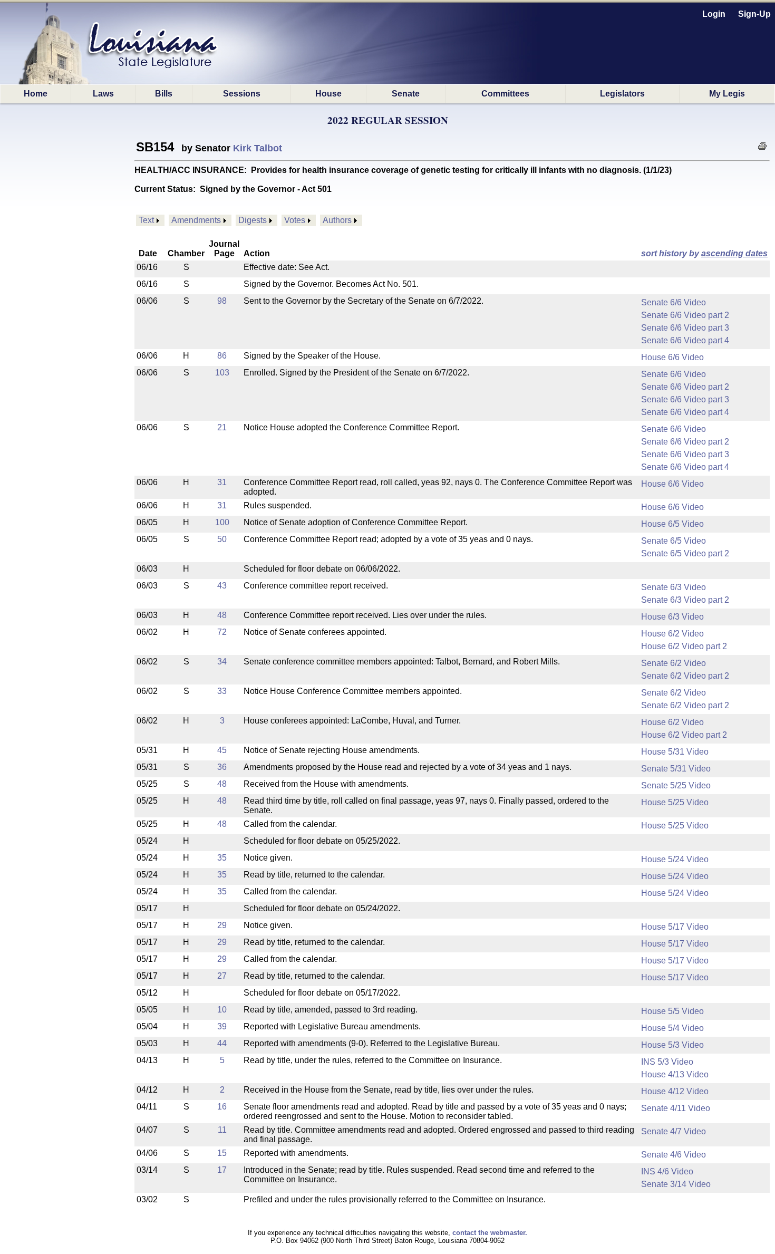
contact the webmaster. (489, 1233)
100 (222, 522)
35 (222, 857)
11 (222, 1129)
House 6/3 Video (672, 616)
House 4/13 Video (675, 1074)
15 (222, 1153)
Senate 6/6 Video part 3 (685, 327)
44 (222, 1043)
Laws (103, 93)
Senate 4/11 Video (675, 1108)
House (328, 93)
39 (222, 1026)
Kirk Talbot (257, 148)
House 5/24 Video (675, 859)
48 (222, 615)
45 (222, 750)
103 (222, 372)
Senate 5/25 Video (676, 785)
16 (222, 1106)
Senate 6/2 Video (673, 663)
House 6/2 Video (672, 633)
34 (222, 661)
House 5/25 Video (675, 802)
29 (222, 925)
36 (222, 767)
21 (222, 427)
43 (222, 585)
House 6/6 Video (672, 357)
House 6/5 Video (672, 523)
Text (146, 220)
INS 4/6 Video (667, 1171)
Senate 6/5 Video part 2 (685, 553)
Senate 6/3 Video (673, 587)
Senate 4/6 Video (673, 1154)
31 (222, 482)
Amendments (196, 220)
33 (222, 691)
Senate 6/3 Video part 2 (685, 599)
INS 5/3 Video (667, 1061)
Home (35, 93)
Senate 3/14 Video (676, 1184)
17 (222, 1169)
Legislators (622, 93)
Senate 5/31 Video (676, 768)
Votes (294, 220)
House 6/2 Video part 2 (684, 646)
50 (222, 539)
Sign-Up (754, 13)
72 (222, 632)
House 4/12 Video (675, 1091)
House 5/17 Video (675, 926)
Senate (406, 93)
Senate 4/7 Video (673, 1131)
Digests (252, 220)
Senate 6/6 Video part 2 (685, 315)
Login (713, 13)
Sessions (241, 93)
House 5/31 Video (675, 751)
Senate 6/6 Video (673, 302)
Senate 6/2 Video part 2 (685, 675)
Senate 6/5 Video (673, 540)
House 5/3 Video (672, 1044)
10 (222, 1009)
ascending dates (734, 253)
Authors (337, 220)
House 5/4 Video (672, 1028)
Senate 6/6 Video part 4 (685, 340)
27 (222, 975)
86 (222, 355)
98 (222, 300)
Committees (505, 93)
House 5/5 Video (672, 1011)
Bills (163, 93)
